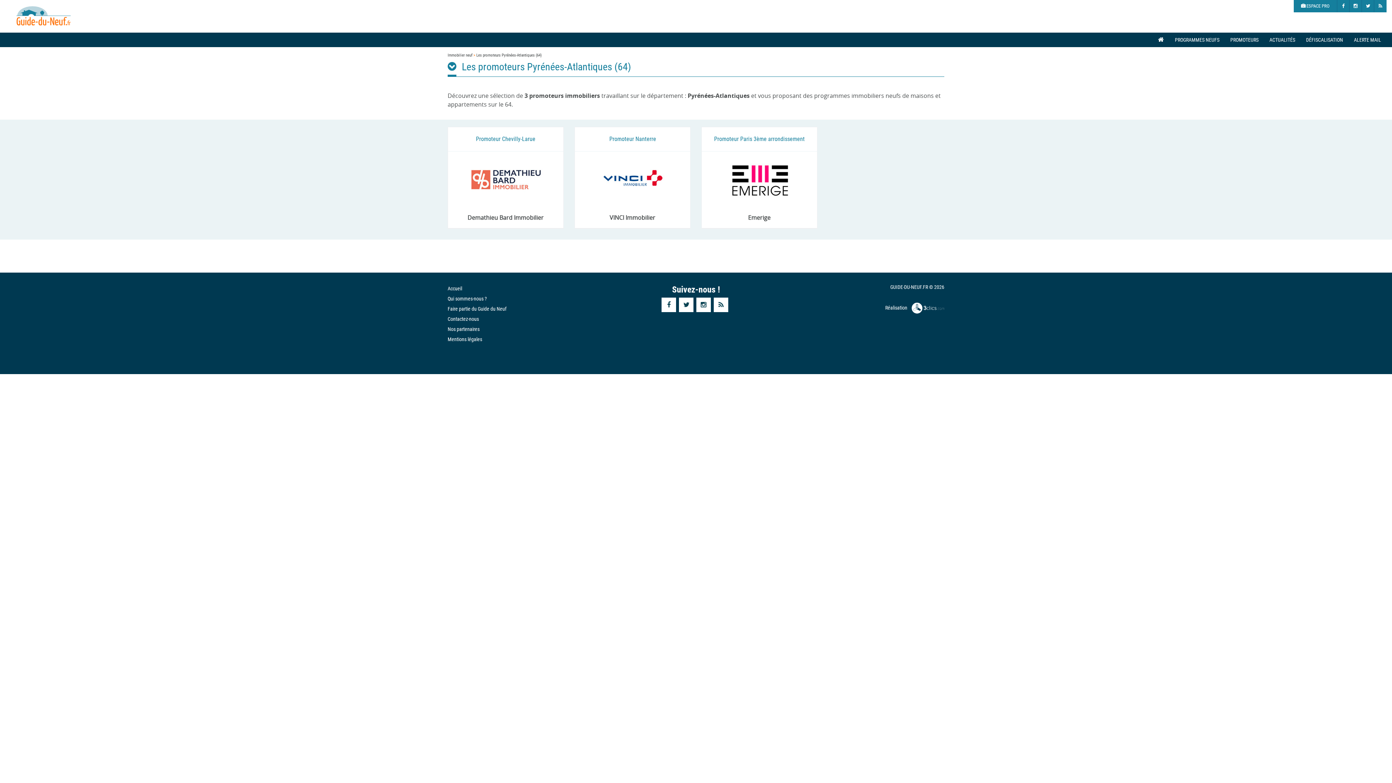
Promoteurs (1244, 40)
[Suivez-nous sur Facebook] (1343, 6)
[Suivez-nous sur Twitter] (1368, 6)
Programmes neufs (1197, 40)
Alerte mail (1367, 40)
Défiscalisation (1324, 40)
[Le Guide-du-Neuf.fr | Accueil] (43, 15)
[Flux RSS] (1380, 6)
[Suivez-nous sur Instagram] (1356, 6)
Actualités (1282, 40)
